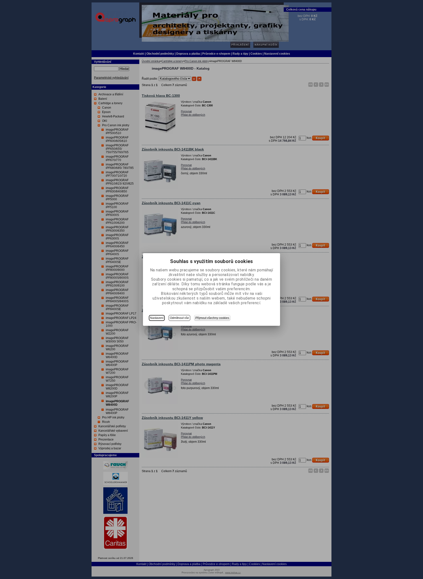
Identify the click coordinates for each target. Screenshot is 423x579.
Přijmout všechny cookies (212, 318)
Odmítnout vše (179, 318)
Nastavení (157, 318)
